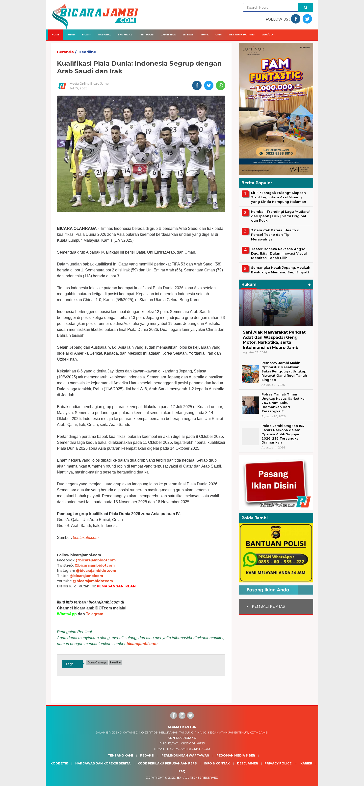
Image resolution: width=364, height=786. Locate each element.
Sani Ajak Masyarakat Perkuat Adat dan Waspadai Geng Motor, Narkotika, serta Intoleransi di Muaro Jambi (274, 340)
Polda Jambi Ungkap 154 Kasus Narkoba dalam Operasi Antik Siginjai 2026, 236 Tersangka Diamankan (282, 434)
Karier (306, 763)
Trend (70, 34)
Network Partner (242, 34)
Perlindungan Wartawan (185, 755)
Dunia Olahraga (97, 662)
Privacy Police (277, 763)
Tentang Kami (120, 755)
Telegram (94, 614)
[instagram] (182, 715)
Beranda (65, 52)
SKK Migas (125, 34)
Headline (87, 52)
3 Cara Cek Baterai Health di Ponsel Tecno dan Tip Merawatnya (275, 234)
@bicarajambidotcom (96, 560)
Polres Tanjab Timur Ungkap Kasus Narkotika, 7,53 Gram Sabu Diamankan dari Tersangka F (283, 402)
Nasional (104, 34)
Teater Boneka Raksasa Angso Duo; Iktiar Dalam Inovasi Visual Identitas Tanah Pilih (279, 253)
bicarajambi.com (142, 644)
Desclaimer (247, 763)
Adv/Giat (268, 34)
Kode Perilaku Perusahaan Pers (167, 763)
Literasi (188, 34)
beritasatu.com (86, 537)
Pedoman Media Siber (235, 755)
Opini (218, 34)
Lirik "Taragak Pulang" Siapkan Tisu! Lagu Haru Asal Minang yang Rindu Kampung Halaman (278, 197)
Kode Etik (59, 763)
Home (55, 34)
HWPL (204, 34)
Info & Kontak (217, 763)
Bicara (86, 34)
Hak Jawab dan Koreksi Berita (102, 763)
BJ (179, 777)
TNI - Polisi (146, 34)
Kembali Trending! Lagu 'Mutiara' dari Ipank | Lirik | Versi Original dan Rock (280, 216)
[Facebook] (173, 715)
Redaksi (147, 755)
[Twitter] (190, 715)
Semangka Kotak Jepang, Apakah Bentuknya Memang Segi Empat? (280, 269)
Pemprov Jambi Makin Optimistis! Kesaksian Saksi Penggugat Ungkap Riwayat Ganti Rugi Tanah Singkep (284, 371)
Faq (182, 771)
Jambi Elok (168, 34)
